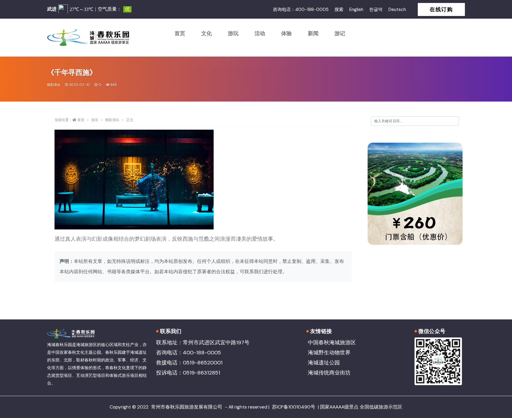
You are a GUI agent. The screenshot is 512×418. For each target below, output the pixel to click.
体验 (286, 33)
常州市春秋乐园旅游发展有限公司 (186, 407)
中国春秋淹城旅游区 (332, 342)
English (356, 9)
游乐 (94, 120)
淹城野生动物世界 (329, 352)
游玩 (233, 33)
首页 (180, 33)
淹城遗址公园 (324, 362)
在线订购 (441, 9)
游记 (340, 33)
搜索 (339, 9)
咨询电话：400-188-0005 (301, 9)
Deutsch (397, 9)
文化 (206, 33)
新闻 (313, 33)
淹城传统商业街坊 (329, 372)
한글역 (376, 9)
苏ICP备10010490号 (293, 407)
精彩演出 (53, 85)
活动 (260, 33)
